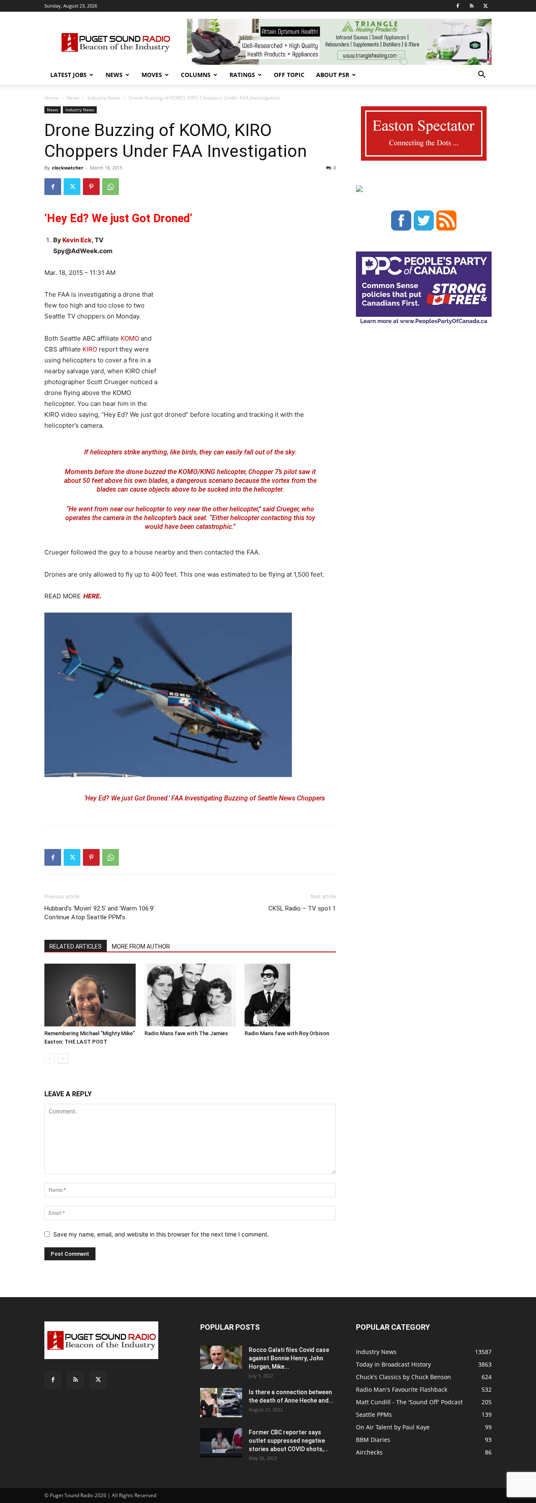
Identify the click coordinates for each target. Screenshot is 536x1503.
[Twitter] (485, 6)
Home (51, 97)
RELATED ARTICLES (75, 946)
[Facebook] (457, 6)
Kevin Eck (77, 240)
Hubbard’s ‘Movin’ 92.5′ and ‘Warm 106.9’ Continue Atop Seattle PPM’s (99, 913)
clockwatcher (67, 167)
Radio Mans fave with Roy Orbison (287, 1033)
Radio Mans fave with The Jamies (186, 1033)
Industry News (104, 97)
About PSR (332, 75)
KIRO (90, 349)
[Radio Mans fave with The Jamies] (190, 995)
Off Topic (289, 75)
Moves (152, 75)
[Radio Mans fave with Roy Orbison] (290, 995)
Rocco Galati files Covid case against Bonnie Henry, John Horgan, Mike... (289, 1358)
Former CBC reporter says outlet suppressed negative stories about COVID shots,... (289, 1440)
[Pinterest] (91, 186)
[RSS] (471, 6)
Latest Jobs (68, 75)
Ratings (242, 75)
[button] (482, 76)
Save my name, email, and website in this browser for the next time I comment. (161, 1234)
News (114, 75)
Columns (196, 75)
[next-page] (63, 1058)
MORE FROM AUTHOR (141, 946)
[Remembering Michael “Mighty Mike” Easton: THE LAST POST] (90, 995)
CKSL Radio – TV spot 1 (302, 908)
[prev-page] (49, 1058)
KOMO (130, 338)
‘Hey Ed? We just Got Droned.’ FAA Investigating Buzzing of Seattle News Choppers (204, 798)
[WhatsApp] (110, 186)
